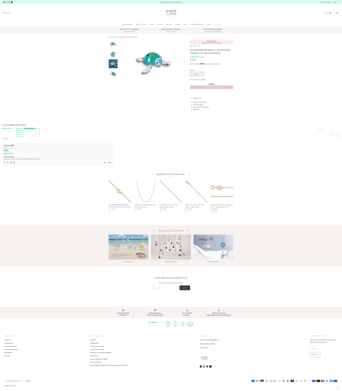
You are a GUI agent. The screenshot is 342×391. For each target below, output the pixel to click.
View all (171, 177)
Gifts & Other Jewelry (197, 24)
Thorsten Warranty (95, 362)
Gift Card (7, 356)
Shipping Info (94, 343)
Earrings (177, 24)
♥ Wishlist (218, 24)
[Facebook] (4, 2)
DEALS (209, 24)
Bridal (185, 24)
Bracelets (169, 24)
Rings (152, 24)
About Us (93, 340)
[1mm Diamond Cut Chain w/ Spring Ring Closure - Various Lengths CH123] (222, 191)
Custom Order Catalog (97, 349)
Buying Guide (8, 352)
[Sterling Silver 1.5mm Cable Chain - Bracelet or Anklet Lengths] (171, 191)
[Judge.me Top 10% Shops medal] (190, 324)
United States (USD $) (325, 2)
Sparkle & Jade (11, 385)
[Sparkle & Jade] (171, 13)
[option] (153, 62)
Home (110, 37)
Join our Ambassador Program (99, 359)
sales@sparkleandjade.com (211, 340)
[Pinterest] (9, 2)
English (335, 2)
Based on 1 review (7, 131)
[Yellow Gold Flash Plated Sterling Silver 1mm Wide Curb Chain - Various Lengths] (120, 191)
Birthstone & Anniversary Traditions (100, 352)
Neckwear (160, 24)
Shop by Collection (141, 24)
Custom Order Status (10, 346)
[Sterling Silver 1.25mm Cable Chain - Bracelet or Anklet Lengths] (196, 191)
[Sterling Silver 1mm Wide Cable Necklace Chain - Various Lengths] (145, 191)
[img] (58, 153)
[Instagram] (6, 2)
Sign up (185, 288)
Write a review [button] (335, 134)
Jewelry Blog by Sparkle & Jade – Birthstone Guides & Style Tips (108, 365)
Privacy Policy (94, 356)
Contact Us (7, 340)
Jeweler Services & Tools (97, 346)
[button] (194, 57)
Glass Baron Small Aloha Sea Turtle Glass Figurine (125, 37)
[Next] (184, 62)
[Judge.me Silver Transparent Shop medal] (175, 324)
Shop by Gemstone (126, 24)
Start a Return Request (11, 349)
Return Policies (8, 343)
